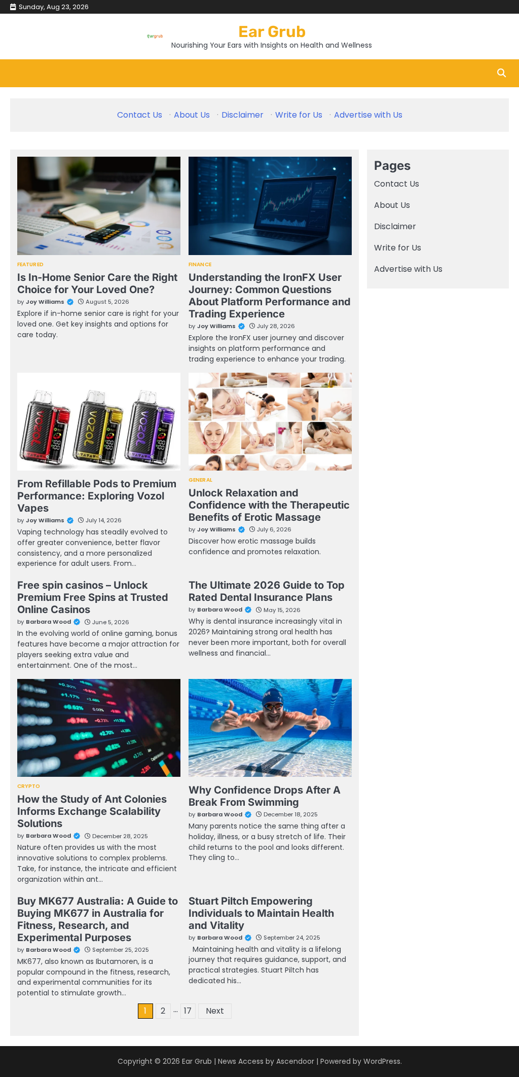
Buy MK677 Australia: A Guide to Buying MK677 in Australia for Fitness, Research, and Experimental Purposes (97, 919)
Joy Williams (45, 302)
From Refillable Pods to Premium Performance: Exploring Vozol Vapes (96, 496)
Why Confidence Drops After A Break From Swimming (265, 796)
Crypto (29, 786)
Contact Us (139, 115)
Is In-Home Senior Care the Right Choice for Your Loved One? (97, 283)
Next (215, 1011)
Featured (30, 264)
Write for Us (298, 115)
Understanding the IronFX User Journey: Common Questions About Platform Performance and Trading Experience (270, 295)
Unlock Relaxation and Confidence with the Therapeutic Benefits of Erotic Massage (269, 505)
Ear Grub (272, 31)
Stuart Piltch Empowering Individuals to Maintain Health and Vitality (261, 913)
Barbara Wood (48, 622)
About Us (192, 115)
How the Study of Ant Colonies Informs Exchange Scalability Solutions (92, 811)
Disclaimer (242, 115)
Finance (200, 264)
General (200, 480)
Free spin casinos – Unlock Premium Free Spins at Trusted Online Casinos (92, 597)
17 (188, 1011)
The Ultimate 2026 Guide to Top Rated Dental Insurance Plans (267, 591)
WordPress (381, 1061)
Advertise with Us (368, 115)
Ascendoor (295, 1061)
